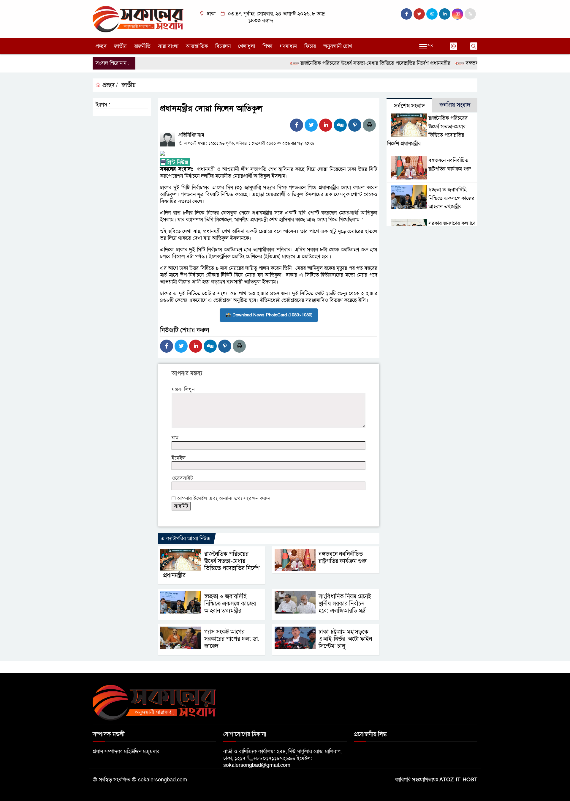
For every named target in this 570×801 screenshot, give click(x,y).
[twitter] (419, 14)
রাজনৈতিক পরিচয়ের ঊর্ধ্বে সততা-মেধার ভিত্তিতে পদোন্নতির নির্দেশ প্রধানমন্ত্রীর (361, 63)
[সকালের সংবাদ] (138, 18)
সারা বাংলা (168, 46)
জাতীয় (120, 46)
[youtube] (457, 14)
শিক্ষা (267, 46)
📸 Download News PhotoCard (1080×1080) (268, 315)
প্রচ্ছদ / (109, 85)
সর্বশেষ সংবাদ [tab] (409, 106)
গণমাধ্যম (288, 46)
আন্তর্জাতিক (197, 46)
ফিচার (310, 46)
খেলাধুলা (246, 46)
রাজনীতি (142, 46)
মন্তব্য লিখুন (183, 389)
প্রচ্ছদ (101, 46)
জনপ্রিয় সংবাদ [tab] (454, 105)
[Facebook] (296, 125)
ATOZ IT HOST (458, 779)
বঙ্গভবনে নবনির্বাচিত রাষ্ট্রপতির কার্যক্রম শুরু (342, 557)
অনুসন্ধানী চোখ (337, 46)
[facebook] (406, 14)
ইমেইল (179, 458)
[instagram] (432, 14)
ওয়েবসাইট (182, 478)
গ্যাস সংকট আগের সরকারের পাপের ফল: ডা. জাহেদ (231, 639)
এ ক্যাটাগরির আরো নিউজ (185, 538)
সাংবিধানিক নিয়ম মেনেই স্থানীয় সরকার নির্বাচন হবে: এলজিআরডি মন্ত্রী (345, 604)
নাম (175, 437)
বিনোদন (223, 46)
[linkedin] (444, 14)
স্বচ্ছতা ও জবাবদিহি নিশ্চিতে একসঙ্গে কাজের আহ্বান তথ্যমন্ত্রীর (230, 604)
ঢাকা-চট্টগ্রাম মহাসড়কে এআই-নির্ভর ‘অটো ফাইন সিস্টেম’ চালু (345, 639)
